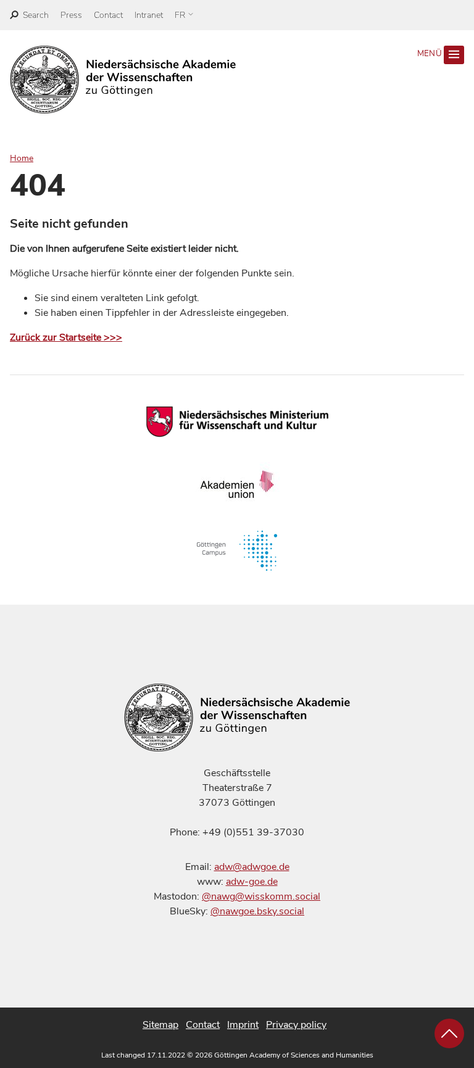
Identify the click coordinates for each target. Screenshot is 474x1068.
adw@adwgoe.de (251, 867)
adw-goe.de (252, 881)
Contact (108, 15)
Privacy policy (296, 1025)
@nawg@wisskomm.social (261, 896)
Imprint (243, 1025)
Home (21, 158)
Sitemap (160, 1025)
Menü (430, 53)
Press (71, 15)
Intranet (149, 15)
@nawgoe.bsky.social (257, 911)
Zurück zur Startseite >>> (66, 337)
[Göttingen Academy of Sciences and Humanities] (123, 80)
